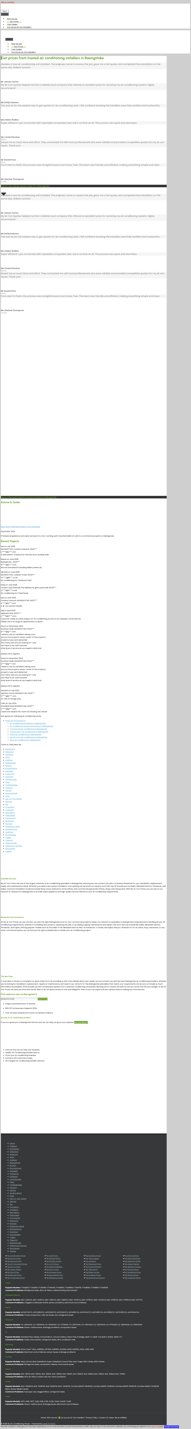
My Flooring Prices (132, 1270)
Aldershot (9, 752)
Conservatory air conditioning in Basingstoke (29, 731)
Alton (7, 757)
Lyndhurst (9, 810)
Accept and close (171, 1427)
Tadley (8, 837)
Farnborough (11, 779)
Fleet (7, 782)
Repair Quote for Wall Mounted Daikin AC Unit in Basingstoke (20, 527)
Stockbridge (10, 835)
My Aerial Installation (54, 1267)
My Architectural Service (95, 1278)
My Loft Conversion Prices (17, 1264)
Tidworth (9, 840)
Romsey (8, 824)
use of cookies (157, 1426)
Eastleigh (9, 771)
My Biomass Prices (14, 1275)
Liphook (8, 801)
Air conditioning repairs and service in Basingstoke (31, 726)
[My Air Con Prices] (20, 36)
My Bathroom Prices (132, 1261)
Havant (8, 790)
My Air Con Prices (14, 1267)
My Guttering (91, 1261)
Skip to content (7, 2)
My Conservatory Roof (16, 1278)
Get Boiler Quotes (92, 1272)
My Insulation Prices (93, 1275)
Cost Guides (12, 24)
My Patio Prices (13, 1272)
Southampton (11, 829)
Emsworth (9, 774)
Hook (7, 796)
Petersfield (10, 815)
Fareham (9, 777)
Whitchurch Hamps (13, 846)
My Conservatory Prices (16, 1256)
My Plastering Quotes (55, 1278)
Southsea (9, 832)
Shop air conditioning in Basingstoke (25, 740)
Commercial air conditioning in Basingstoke (28, 729)
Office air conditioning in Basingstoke (26, 734)
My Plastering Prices (93, 1264)
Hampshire (10, 749)
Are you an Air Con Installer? (19, 27)
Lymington (9, 807)
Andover (9, 760)
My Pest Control (53, 1270)
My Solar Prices (52, 1256)
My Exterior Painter (132, 1264)
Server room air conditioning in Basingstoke (28, 737)
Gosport (9, 788)
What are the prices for (15, 720)
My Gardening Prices (133, 1272)
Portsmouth (10, 818)
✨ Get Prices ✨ (14, 21)
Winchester (10, 848)
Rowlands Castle (12, 826)
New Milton (10, 812)
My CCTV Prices (53, 1264)
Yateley (8, 851)
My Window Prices (53, 1258)
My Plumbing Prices (93, 1256)
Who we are (12, 19)
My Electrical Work (14, 1261)
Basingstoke (10, 763)
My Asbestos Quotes (133, 1267)
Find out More (80, 1022)
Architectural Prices (132, 1258)
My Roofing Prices (132, 1275)
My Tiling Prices (91, 1270)
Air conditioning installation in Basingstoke (28, 723)
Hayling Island (11, 793)
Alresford (9, 754)
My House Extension (93, 1267)
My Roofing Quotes (54, 1261)
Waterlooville (11, 843)
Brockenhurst (11, 768)
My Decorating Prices (55, 1275)
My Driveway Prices (54, 1272)
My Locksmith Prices (133, 1278)
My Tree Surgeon (92, 1258)
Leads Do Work (48, 1423)
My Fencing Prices (132, 1256)
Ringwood (9, 821)
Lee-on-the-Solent (13, 799)
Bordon (8, 765)
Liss (6, 804)
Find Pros (42, 999)
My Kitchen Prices (14, 1258)
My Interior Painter (14, 1270)
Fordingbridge (11, 785)
